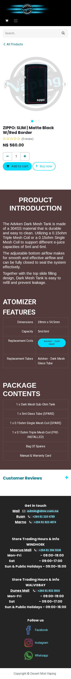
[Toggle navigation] (16, 21)
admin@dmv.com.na (43, 511)
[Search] (63, 33)
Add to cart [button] (19, 166)
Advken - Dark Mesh (52, 343)
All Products (15, 44)
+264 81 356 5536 (50, 550)
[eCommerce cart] (6, 20)
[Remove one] (7, 156)
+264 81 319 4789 (44, 516)
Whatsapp (41, 655)
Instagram (41, 643)
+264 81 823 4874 (45, 522)
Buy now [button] (45, 166)
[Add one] (25, 156)
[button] (6, 84)
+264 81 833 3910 (49, 590)
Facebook (41, 630)
